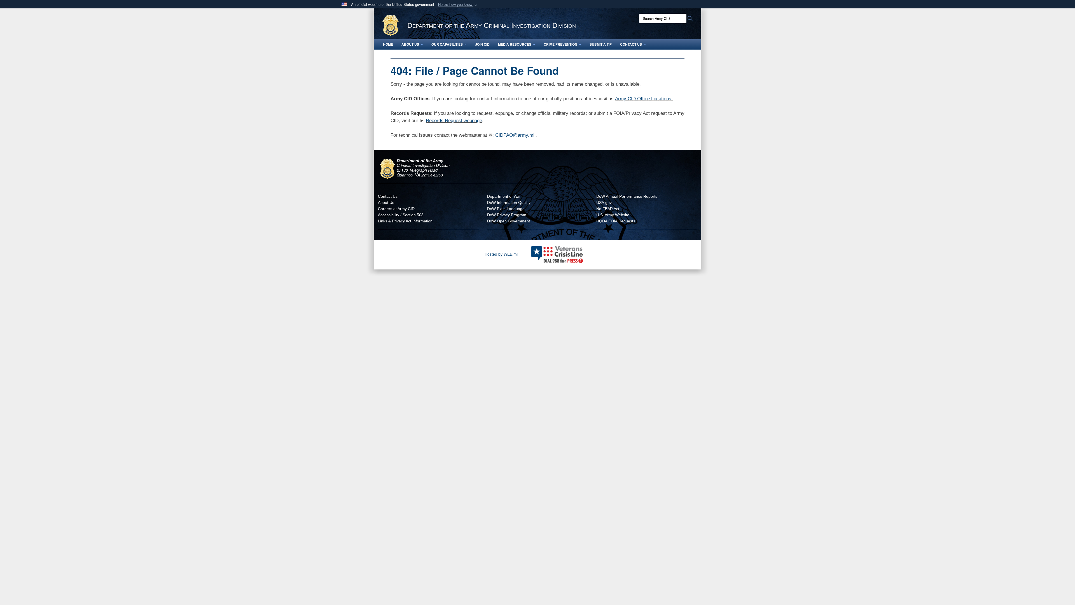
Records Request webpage (454, 120)
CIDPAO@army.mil (515, 135)
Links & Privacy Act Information (405, 221)
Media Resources (514, 44)
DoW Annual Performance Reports (626, 196)
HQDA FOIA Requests (615, 221)
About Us (410, 44)
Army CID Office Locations (643, 98)
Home (388, 44)
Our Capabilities (447, 44)
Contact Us (631, 44)
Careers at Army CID (396, 208)
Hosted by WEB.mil (501, 254)
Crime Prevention (560, 44)
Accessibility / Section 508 (401, 215)
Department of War (504, 196)
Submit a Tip (601, 44)
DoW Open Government (508, 221)
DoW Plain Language (506, 208)
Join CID (482, 44)
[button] (458, 5)
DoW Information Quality (509, 202)
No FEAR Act (607, 208)
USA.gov (604, 202)
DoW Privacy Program (506, 215)
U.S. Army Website (612, 215)
